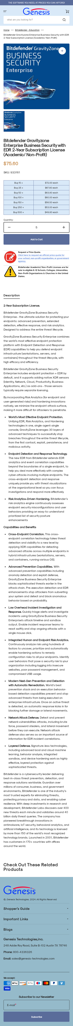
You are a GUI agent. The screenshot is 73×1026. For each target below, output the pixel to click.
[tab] (12, 296)
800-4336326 (22, 952)
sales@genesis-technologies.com (33, 958)
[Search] (64, 20)
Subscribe (36, 1016)
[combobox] (36, 20)
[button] (5, 11)
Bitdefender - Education (27, 30)
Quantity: (8, 219)
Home (6, 30)
